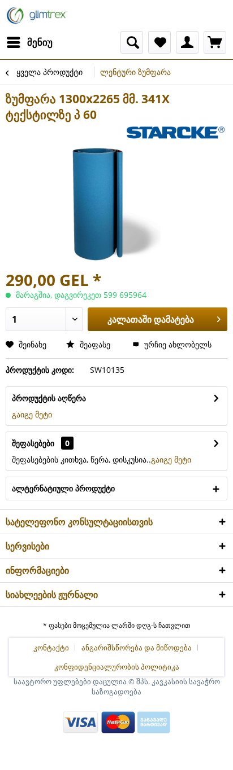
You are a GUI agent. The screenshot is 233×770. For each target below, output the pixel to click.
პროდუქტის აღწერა (49, 398)
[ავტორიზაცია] (187, 42)
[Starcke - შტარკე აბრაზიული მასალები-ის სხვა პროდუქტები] (175, 132)
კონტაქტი (51, 648)
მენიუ (40, 42)
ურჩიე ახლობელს (177, 344)
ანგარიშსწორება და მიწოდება (136, 648)
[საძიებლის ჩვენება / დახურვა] (131, 42)
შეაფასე (95, 344)
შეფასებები (33, 443)
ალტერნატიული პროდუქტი (63, 488)
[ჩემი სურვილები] (159, 42)
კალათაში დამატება (150, 319)
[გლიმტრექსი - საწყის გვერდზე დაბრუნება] (37, 15)
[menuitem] (29, 42)
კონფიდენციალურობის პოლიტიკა (116, 667)
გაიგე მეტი (32, 414)
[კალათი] (215, 42)
